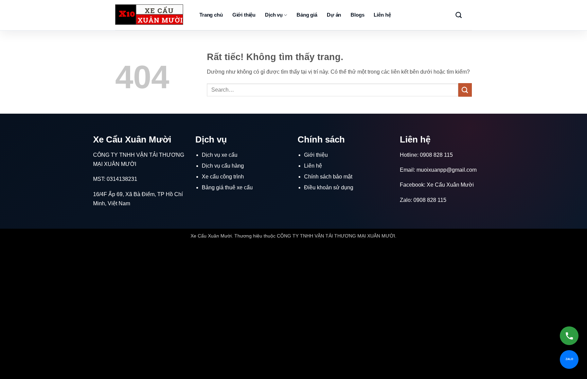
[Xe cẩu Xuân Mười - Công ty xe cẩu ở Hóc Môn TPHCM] (149, 14)
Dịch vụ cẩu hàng (223, 166)
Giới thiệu (244, 15)
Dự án (334, 15)
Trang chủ (211, 15)
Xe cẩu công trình (223, 176)
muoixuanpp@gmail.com (446, 170)
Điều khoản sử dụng (328, 187)
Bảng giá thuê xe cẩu (227, 187)
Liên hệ (382, 15)
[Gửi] (465, 89)
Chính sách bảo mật (328, 176)
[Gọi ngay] (569, 335)
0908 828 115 (436, 155)
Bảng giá (307, 15)
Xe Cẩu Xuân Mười (450, 185)
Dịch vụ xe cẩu (219, 155)
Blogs (357, 15)
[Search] (458, 15)
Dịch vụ (274, 15)
